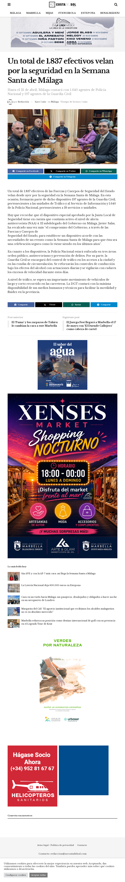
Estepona (88, 13)
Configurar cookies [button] (16, 875)
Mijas (49, 13)
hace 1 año (40, 101)
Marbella (33, 13)
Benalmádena (110, 13)
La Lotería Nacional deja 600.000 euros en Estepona (50, 585)
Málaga (15, 13)
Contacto (82, 845)
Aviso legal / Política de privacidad (55, 845)
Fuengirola (67, 13)
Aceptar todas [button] (38, 875)
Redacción (23, 101)
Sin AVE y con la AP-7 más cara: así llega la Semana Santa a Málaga (58, 573)
